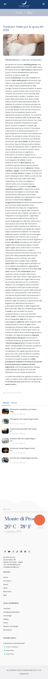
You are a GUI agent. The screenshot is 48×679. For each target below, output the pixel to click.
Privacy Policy (10, 650)
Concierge (7, 616)
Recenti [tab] (6, 403)
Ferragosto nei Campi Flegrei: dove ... (24, 420)
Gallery (6, 619)
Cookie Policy (10, 654)
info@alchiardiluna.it (11, 567)
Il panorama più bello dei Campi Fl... (23, 430)
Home (19, 12)
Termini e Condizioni (12, 647)
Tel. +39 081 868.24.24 (11, 564)
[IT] (5, 4)
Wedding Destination (11, 612)
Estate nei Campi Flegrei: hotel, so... (22, 449)
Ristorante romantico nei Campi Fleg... (23, 410)
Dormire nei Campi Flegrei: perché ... (24, 459)
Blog (29, 12)
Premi (5, 623)
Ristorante (7, 591)
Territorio (6, 608)
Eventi (5, 584)
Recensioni (7, 630)
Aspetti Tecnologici (10, 626)
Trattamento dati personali (14, 643)
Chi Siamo (7, 581)
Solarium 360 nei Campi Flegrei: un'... (22, 440)
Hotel (5, 588)
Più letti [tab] (14, 403)
